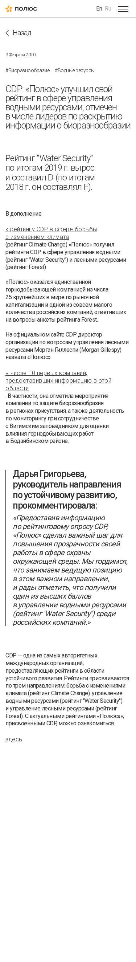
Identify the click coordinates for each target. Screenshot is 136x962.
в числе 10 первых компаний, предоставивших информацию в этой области (58, 381)
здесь (13, 739)
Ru (108, 8)
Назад (22, 33)
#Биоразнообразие (27, 70)
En (99, 8)
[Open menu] (123, 8)
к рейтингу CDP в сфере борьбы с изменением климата (51, 233)
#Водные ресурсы (75, 70)
